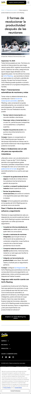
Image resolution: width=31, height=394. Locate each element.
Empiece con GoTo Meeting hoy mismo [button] (15, 317)
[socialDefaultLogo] (2, 357)
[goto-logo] (15, 335)
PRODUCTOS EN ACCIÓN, (15, 56)
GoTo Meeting (8, 76)
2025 (23, 56)
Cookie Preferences (15, 391)
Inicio (2, 10)
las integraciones (19, 268)
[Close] (29, 369)
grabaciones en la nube (9, 169)
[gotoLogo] (3, 2)
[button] (5, 341)
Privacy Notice (7, 387)
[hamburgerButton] (28, 2)
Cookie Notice (18, 387)
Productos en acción (11, 10)
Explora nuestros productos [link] (16, 2)
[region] (15, 380)
